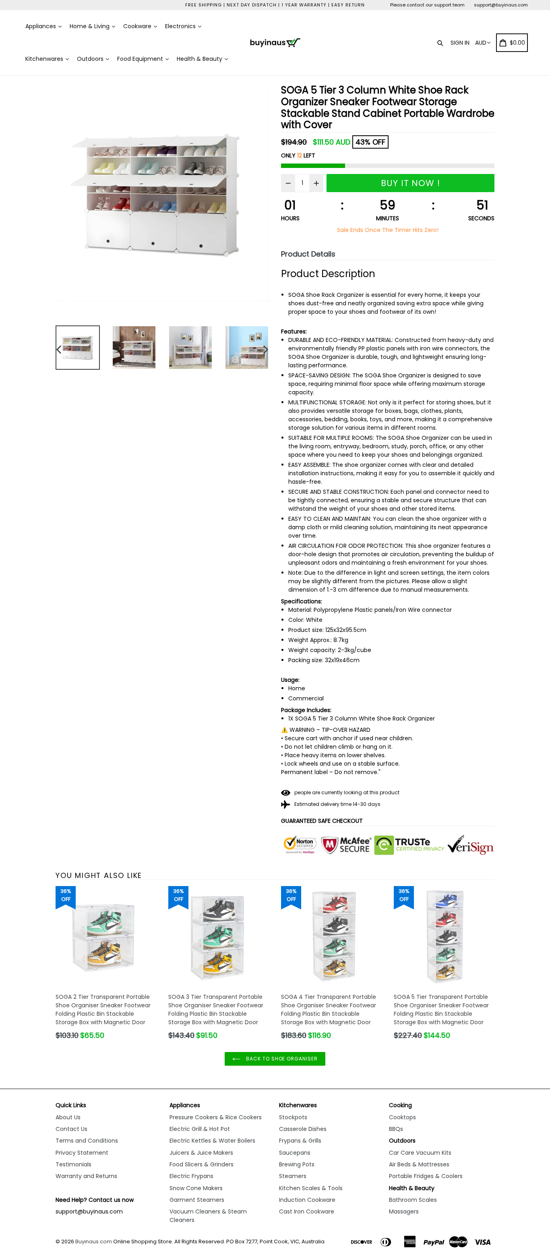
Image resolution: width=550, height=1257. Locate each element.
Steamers (292, 1176)
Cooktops (402, 1117)
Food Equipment (141, 59)
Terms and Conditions (87, 1141)
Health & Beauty (200, 59)
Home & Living (90, 26)
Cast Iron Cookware (306, 1211)
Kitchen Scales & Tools (311, 1188)
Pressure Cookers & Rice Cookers (216, 1117)
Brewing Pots (296, 1164)
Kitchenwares (45, 59)
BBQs (396, 1129)
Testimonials (73, 1164)
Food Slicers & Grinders (202, 1164)
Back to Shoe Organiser (281, 1058)
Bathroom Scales (413, 1200)
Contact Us (71, 1129)
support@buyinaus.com (501, 5)
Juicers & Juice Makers (201, 1153)
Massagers (404, 1211)
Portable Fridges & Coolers (426, 1176)
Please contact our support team (427, 5)
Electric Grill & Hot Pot (200, 1129)
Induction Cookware (307, 1200)
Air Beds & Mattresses (419, 1164)
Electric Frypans (191, 1176)
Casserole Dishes (303, 1129)
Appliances (41, 26)
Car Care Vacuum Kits (420, 1153)
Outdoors (91, 59)
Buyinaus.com (93, 1241)
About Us (68, 1117)
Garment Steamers (197, 1200)
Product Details (308, 254)
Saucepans (294, 1153)
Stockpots (293, 1117)
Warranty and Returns (86, 1176)
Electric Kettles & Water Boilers (212, 1141)
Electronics (181, 26)
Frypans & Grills (300, 1141)
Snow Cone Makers (196, 1188)
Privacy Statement (82, 1153)
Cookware (138, 26)
